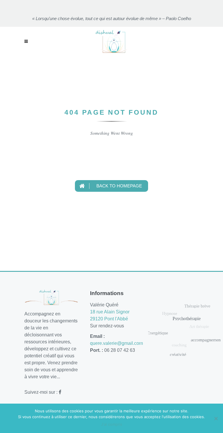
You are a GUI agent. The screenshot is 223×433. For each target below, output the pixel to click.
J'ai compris (111, 424)
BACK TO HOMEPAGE (118, 185)
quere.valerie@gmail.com (116, 343)
